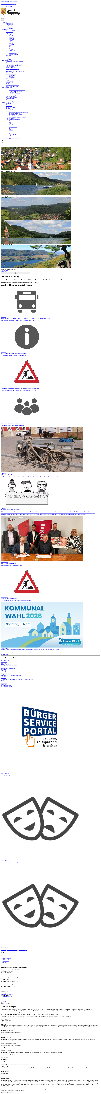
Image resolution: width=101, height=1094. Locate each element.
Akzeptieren (3, 1092)
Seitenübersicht (6, 959)
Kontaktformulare (7, 958)
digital (9, 999)
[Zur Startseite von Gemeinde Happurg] (10, 14)
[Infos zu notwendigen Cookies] (7, 1019)
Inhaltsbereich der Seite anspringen (8, 4)
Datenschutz (6, 961)
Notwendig (4, 1019)
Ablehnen (9, 1092)
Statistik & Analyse (6, 1020)
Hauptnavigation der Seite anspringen (9, 1)
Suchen (2, 16)
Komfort (4, 1021)
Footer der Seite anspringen (6, 6)
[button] (5, 22)
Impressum (5, 962)
